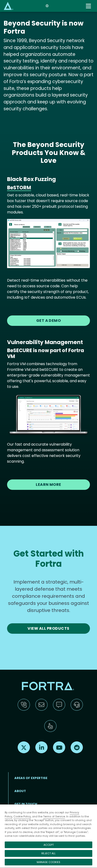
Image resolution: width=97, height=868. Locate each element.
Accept (49, 845)
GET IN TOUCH (25, 804)
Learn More (48, 484)
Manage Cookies (48, 862)
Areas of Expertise (30, 778)
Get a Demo (48, 320)
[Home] (8, 6)
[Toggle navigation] (89, 6)
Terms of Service (54, 816)
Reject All (48, 853)
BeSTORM (19, 187)
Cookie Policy (22, 816)
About (20, 791)
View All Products (48, 628)
